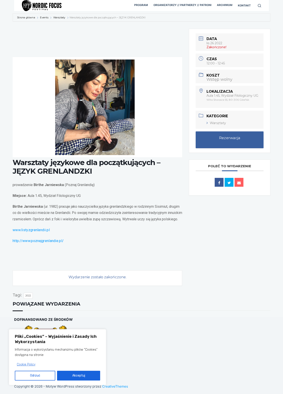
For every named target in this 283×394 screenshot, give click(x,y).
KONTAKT (244, 5)
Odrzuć (35, 375)
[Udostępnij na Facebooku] (219, 182)
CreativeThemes (115, 386)
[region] (57, 357)
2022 (28, 295)
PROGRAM (141, 5)
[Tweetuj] (229, 182)
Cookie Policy (26, 364)
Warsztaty (59, 17)
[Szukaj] (259, 5)
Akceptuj (78, 375)
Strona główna (26, 17)
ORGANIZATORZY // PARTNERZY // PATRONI (182, 5)
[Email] (239, 182)
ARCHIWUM (224, 5)
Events (44, 17)
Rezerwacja (229, 138)
